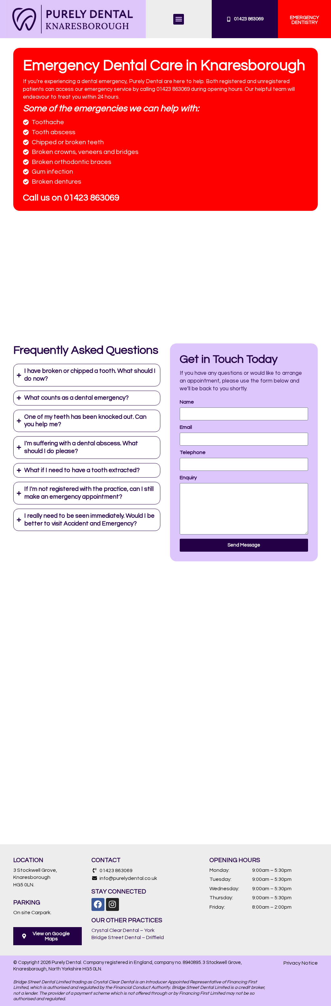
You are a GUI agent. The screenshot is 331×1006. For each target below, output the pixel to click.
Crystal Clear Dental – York (123, 930)
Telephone (193, 452)
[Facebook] (97, 904)
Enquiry (188, 477)
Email (186, 427)
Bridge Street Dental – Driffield (127, 937)
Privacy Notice (300, 963)
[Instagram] (112, 904)
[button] (178, 19)
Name (187, 402)
